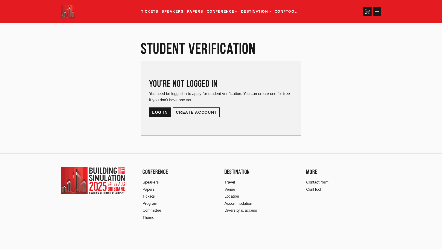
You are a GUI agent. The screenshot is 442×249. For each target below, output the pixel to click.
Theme (148, 217)
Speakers (172, 11)
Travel (229, 182)
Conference (221, 11)
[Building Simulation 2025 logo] (68, 12)
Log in (160, 112)
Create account (196, 112)
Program (149, 203)
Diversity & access (240, 210)
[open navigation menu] (377, 11)
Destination (254, 11)
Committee (151, 210)
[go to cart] (367, 11)
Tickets (149, 11)
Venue (229, 189)
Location (231, 196)
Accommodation (238, 203)
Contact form (317, 182)
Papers (195, 11)
